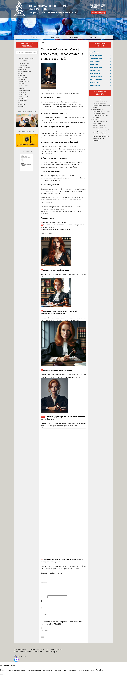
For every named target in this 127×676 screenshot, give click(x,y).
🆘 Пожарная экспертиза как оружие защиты (55, 229)
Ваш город (44, 615)
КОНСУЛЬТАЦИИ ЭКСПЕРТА (100, 93)
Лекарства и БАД (24, 64)
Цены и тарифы (73, 37)
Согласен (2, 674)
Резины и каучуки (24, 81)
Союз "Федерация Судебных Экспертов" (45, 652)
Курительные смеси (24, 67)
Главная (34, 37)
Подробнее (99, 670)
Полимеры (22, 79)
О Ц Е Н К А (22, 102)
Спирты (21, 73)
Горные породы (23, 85)
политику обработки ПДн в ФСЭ (51, 624)
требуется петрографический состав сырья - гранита (100, 121)
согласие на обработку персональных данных (60, 622)
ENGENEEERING (23, 98)
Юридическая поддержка (27, 44)
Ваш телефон (45, 608)
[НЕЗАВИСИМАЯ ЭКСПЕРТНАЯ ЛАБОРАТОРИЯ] (19, 15)
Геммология (22, 69)
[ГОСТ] (26, 170)
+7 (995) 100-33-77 (98, 7)
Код (45, 582)
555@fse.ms (98, 9)
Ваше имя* (44, 601)
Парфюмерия (23, 77)
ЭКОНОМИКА (22, 93)
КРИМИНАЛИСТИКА (24, 91)
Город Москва (94, 52)
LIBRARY (43, 42)
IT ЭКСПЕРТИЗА (23, 95)
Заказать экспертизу (98, 13)
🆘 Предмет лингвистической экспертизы (54, 222)
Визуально (43, 582)
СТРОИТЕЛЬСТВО (23, 96)
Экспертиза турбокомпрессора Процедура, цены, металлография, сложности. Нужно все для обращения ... (101, 113)
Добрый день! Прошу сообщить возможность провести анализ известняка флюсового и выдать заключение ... (101, 136)
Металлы (22, 83)
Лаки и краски (23, 65)
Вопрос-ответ (54, 37)
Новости (21, 87)
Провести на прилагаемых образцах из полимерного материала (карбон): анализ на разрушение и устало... (102, 103)
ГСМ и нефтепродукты (25, 71)
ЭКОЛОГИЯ (22, 104)
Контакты (92, 37)
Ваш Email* (44, 597)
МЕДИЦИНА (22, 89)
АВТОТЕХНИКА (23, 100)
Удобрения (22, 75)
